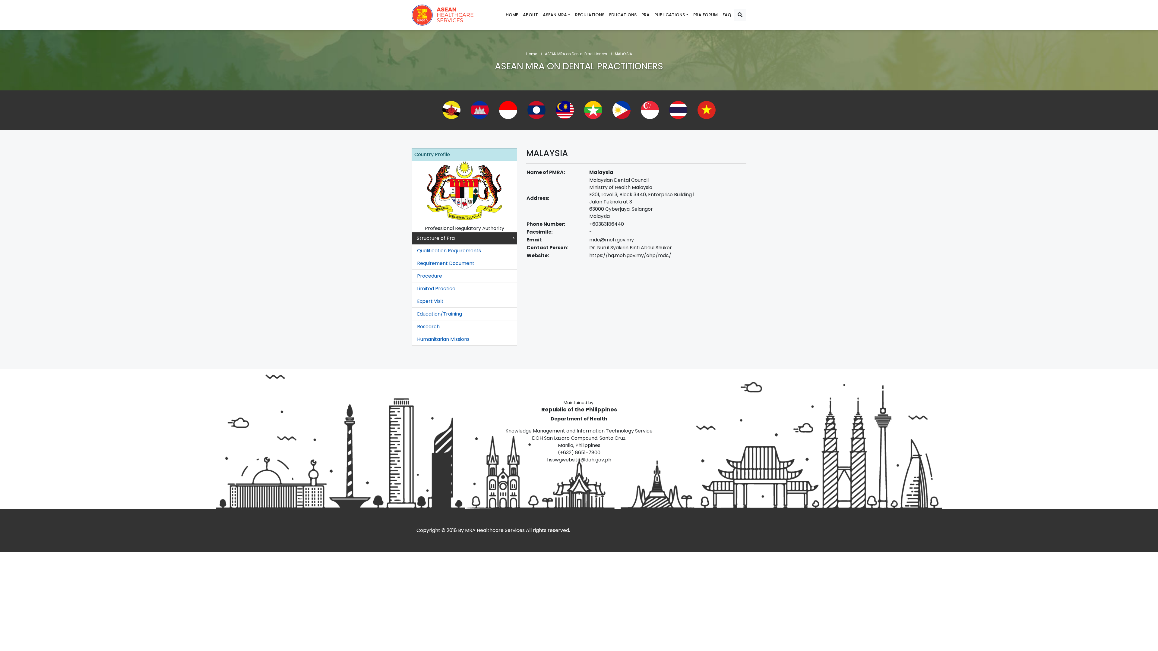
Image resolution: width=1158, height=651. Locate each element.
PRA (645, 15)
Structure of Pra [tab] (436, 238)
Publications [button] (669, 15)
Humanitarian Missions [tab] (443, 339)
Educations (623, 15)
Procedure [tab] (429, 275)
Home (512, 15)
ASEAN (443, 15)
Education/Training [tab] (439, 313)
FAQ (727, 15)
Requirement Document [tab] (445, 263)
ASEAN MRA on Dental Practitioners (576, 53)
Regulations (589, 15)
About (530, 15)
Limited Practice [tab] (436, 288)
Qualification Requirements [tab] (449, 250)
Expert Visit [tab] (430, 301)
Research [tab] (428, 326)
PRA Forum (705, 15)
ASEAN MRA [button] (555, 15)
